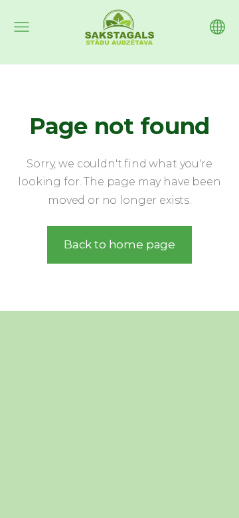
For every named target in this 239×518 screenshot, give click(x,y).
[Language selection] (217, 27)
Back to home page (119, 244)
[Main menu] (21, 27)
